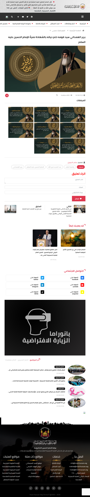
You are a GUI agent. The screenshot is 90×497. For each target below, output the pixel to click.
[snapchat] (36, 488)
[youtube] (23, 16)
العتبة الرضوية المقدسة (11, 469)
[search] (12, 17)
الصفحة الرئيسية (75, 30)
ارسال (77, 198)
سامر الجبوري (72, 162)
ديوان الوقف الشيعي (34, 466)
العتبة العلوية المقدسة (11, 463)
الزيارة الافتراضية (56, 469)
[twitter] (27, 16)
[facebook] (32, 16)
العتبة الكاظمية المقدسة (11, 466)
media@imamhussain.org (79, 469)
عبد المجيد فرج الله (54, 167)
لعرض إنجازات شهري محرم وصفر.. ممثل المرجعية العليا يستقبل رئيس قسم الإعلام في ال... (36, 370)
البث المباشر (56, 466)
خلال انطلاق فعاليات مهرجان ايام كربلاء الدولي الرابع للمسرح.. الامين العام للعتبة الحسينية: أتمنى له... (45, 252)
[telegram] (42, 488)
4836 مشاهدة (65, 95)
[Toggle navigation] (82, 16)
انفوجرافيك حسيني (58, 30)
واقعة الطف (70, 167)
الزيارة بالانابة (56, 463)
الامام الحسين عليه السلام (35, 167)
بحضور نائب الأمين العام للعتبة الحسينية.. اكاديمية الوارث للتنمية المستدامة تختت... (38, 380)
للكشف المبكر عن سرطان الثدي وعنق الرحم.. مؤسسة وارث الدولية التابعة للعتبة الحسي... (36, 391)
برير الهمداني (17, 167)
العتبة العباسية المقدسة (11, 476)
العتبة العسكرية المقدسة (11, 473)
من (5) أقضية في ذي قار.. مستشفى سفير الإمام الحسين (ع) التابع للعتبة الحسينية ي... (38, 402)
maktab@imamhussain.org (78, 466)
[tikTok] (31, 488)
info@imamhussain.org (79, 463)
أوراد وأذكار (56, 473)
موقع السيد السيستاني (34, 463)
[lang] (7, 17)
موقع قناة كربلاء (33, 476)
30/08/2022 (79, 95)
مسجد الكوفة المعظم (11, 479)
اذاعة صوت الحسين (56, 476)
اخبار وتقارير (61, 389)
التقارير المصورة (60, 367)
